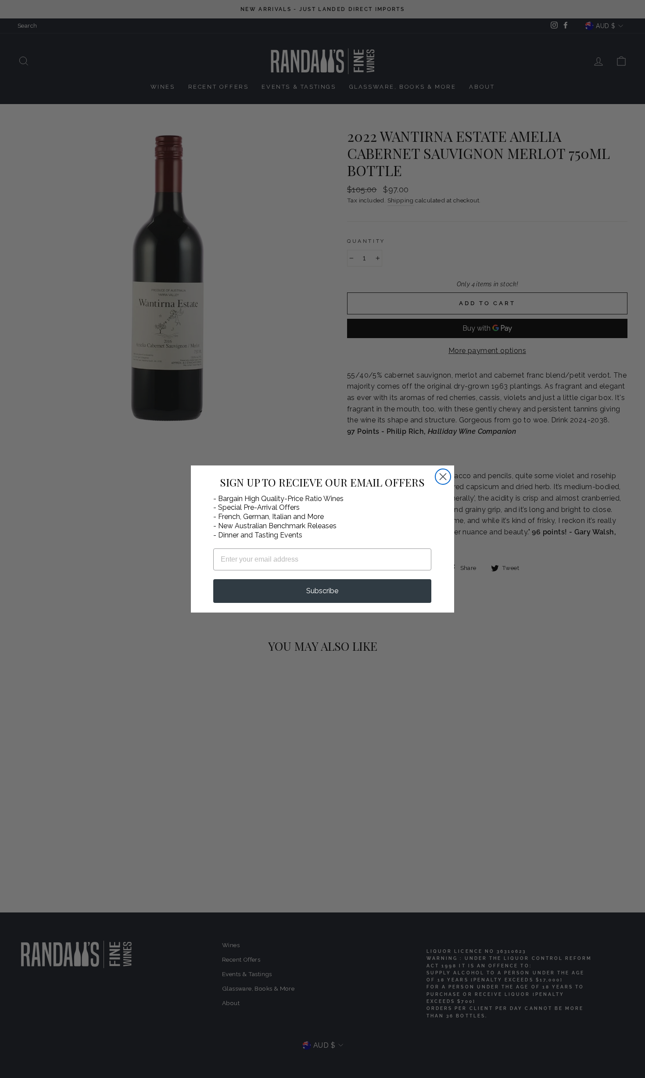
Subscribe (322, 591)
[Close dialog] (443, 476)
